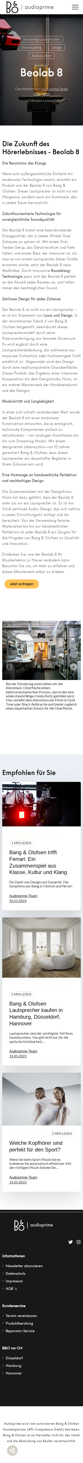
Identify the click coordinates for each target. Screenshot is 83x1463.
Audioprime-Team (54, 89)
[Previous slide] (9, 666)
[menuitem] (24, 1266)
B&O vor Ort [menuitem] (12, 1348)
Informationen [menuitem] (13, 1256)
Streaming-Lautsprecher (41, 39)
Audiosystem (41, 55)
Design (56, 47)
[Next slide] (73, 666)
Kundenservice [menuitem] (13, 1305)
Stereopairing (31, 47)
